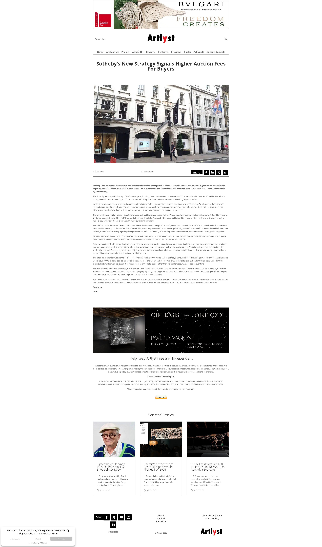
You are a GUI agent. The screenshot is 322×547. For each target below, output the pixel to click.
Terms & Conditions (212, 515)
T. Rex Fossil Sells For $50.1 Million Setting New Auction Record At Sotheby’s (208, 466)
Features (163, 52)
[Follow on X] (114, 517)
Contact (161, 518)
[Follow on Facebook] (106, 517)
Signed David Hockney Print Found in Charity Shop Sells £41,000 (111, 466)
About (161, 515)
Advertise (161, 521)
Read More (97, 287)
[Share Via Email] (225, 172)
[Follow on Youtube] (121, 517)
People (125, 52)
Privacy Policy (212, 518)
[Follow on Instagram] (128, 517)
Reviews (150, 52)
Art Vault (199, 52)
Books (187, 52)
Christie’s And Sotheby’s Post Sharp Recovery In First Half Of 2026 (158, 466)
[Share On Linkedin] (212, 172)
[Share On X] (218, 172)
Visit (95, 292)
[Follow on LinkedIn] (113, 524)
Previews (176, 52)
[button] (226, 38)
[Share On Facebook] (206, 172)
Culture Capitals (216, 52)
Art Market (112, 52)
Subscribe (100, 39)
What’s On (137, 52)
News (100, 52)
